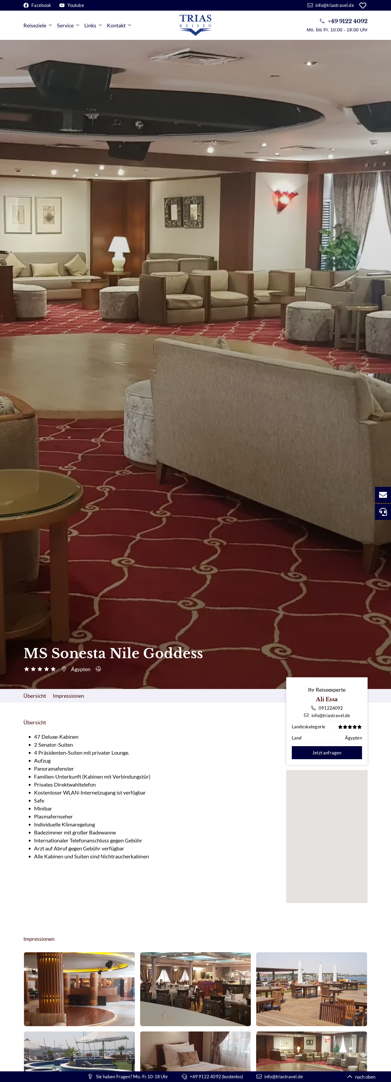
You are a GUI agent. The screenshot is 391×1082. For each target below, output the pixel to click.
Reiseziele (34, 25)
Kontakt (116, 25)
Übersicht (34, 695)
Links (90, 25)
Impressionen (68, 695)
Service (65, 25)
